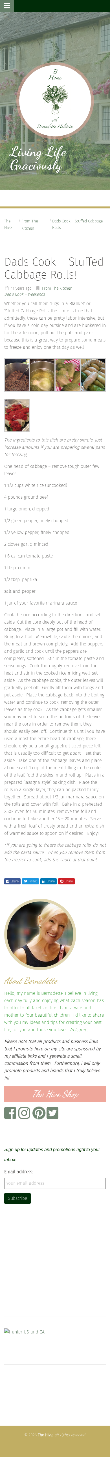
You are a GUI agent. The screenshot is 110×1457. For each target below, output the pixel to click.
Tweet (32, 881)
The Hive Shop (55, 1094)
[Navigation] (7, 6)
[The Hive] (55, 101)
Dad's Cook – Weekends (24, 294)
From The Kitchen (29, 225)
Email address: (18, 1171)
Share (14, 881)
